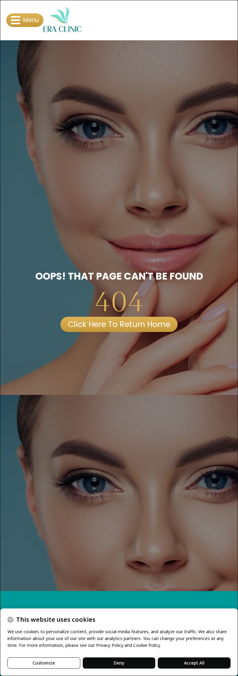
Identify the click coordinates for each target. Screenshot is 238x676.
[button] (24, 20)
